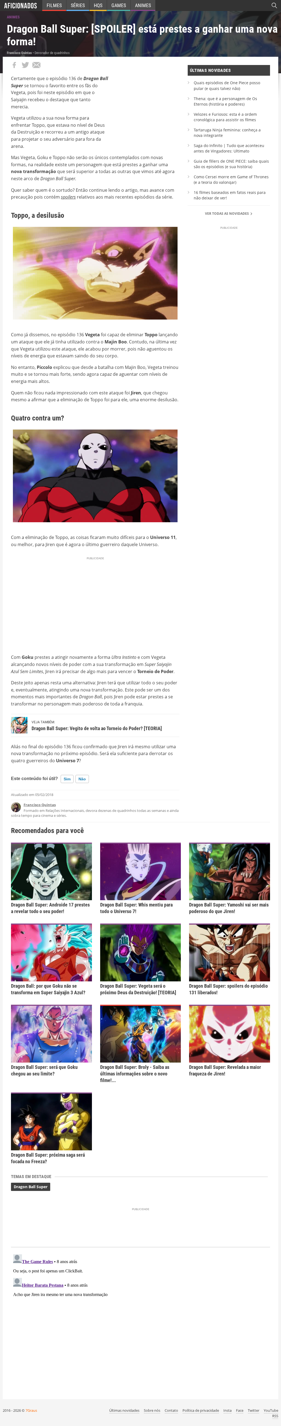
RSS (275, 1415)
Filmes (54, 5)
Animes (143, 5)
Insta (227, 1410)
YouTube (271, 1410)
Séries (78, 5)
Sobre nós (152, 1410)
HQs (98, 5)
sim (67, 779)
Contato (171, 1410)
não (82, 779)
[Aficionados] (20, 5)
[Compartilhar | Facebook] (14, 65)
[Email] (36, 65)
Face (239, 1410)
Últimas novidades (124, 1410)
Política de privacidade (200, 1410)
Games (118, 5)
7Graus (31, 1410)
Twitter (253, 1410)
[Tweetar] (25, 65)
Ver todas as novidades (227, 213)
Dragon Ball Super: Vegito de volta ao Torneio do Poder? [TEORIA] (97, 728)
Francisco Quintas (40, 804)
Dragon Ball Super (30, 1186)
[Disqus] (140, 1320)
